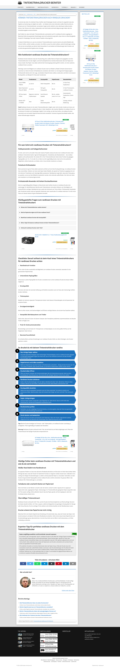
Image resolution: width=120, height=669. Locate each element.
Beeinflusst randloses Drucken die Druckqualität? (33, 217)
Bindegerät (65, 660)
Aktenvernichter (59, 660)
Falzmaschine (76, 660)
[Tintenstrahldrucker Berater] (19, 4)
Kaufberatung (30, 7)
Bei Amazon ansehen (62, 130)
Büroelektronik (44, 660)
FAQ (34, 14)
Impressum (101, 665)
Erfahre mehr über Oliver (68, 590)
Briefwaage (70, 660)
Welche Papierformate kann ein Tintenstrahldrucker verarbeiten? (36, 607)
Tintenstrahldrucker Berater (42, 3)
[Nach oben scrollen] (117, 666)
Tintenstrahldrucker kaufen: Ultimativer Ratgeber (28, 642)
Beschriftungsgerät (51, 660)
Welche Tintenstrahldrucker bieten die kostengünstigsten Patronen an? (38, 611)
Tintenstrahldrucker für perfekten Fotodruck (27, 638)
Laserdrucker (73, 661)
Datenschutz (95, 665)
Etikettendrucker (47, 661)
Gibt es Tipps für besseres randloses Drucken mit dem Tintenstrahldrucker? (40, 223)
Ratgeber (81, 7)
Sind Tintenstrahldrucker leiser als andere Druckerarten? (34, 603)
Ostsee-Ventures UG (27, 665)
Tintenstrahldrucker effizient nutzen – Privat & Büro (28, 645)
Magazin (73, 7)
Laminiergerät (54, 661)
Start (25, 14)
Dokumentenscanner (66, 661)
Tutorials (64, 7)
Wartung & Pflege (43, 7)
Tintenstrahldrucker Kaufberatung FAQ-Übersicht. (43, 621)
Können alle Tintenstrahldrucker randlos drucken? (33, 207)
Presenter (59, 661)
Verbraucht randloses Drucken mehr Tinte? (32, 228)
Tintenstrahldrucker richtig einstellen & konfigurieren (28, 634)
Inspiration (55, 7)
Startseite (20, 7)
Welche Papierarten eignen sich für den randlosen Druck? (35, 212)
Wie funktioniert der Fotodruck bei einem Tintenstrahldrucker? (35, 615)
